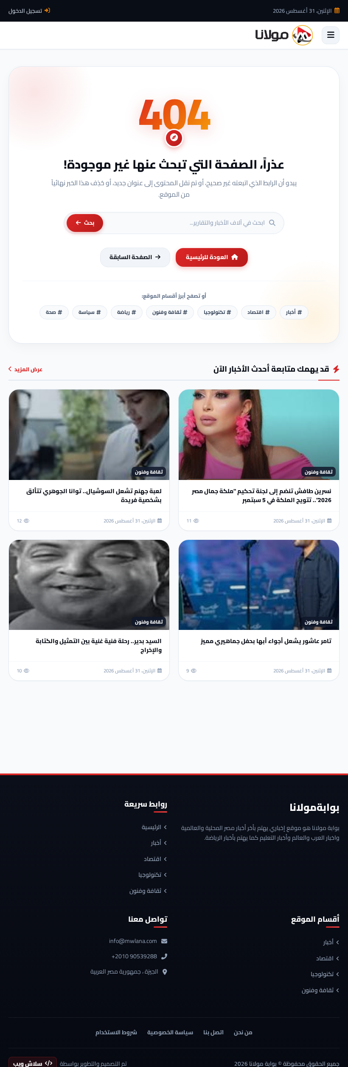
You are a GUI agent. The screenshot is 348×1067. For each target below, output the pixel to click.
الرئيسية (151, 827)
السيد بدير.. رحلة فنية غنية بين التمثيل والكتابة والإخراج (99, 645)
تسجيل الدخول (25, 10)
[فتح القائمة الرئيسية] (331, 35)
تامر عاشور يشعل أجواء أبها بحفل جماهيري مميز (266, 640)
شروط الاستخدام (116, 1032)
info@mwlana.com (133, 941)
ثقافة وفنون (145, 891)
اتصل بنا (213, 1032)
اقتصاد (152, 859)
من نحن (243, 1032)
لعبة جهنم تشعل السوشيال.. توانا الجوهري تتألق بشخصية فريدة (94, 495)
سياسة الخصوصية (170, 1032)
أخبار (156, 843)
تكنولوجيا (149, 875)
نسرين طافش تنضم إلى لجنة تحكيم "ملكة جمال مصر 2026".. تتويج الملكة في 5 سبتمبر (261, 495)
